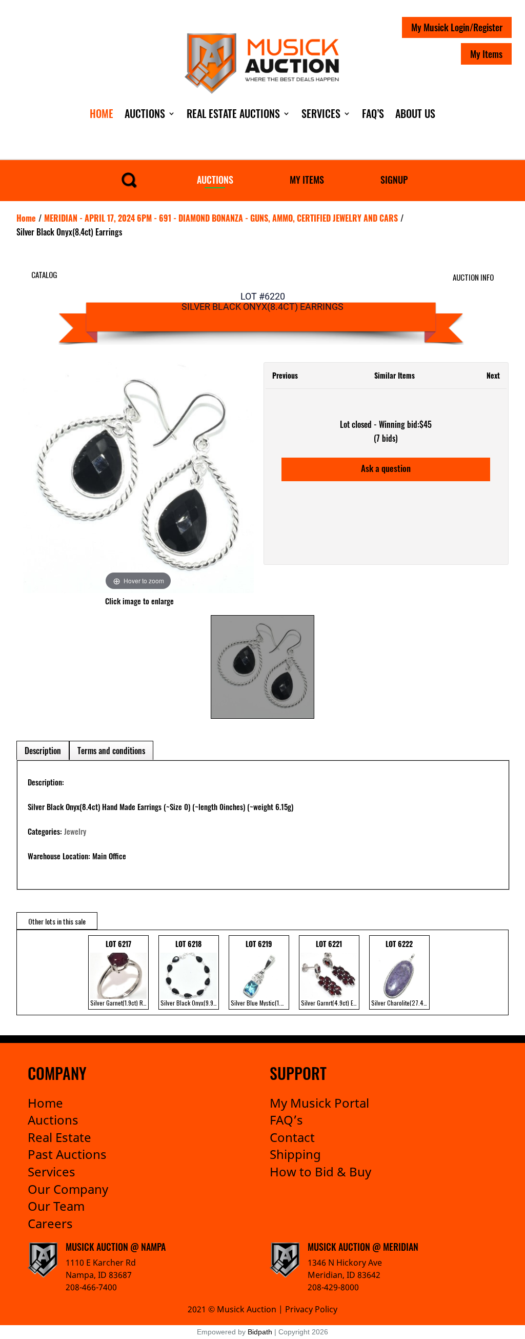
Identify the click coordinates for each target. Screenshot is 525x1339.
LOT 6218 (189, 972)
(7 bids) (386, 438)
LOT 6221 (330, 972)
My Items (486, 54)
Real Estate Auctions (233, 113)
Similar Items (394, 375)
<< (27, 972)
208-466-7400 (91, 1287)
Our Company (68, 1188)
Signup (394, 179)
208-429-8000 (333, 1287)
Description (43, 750)
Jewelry (75, 831)
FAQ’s (286, 1119)
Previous (285, 375)
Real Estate (59, 1137)
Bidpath (260, 1332)
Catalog (44, 274)
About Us (415, 113)
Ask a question (386, 468)
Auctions (145, 113)
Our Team (56, 1205)
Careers (50, 1223)
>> (493, 972)
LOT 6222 (400, 972)
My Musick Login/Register (456, 27)
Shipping (295, 1154)
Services (320, 113)
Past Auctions (67, 1154)
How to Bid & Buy (320, 1171)
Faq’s (373, 113)
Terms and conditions (111, 750)
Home (101, 113)
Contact (292, 1137)
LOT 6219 (260, 972)
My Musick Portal (319, 1102)
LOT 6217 (119, 972)
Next (493, 375)
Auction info (473, 277)
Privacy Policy (311, 1309)
